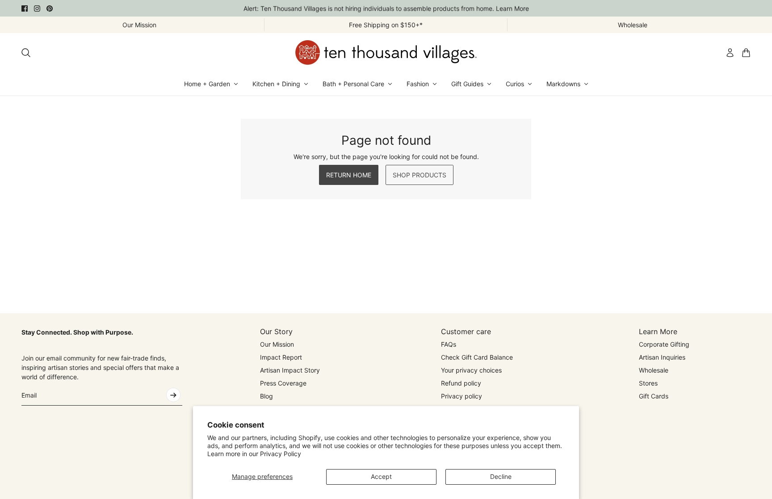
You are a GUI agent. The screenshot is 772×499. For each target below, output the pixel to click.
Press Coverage (283, 383)
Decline (501, 476)
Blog (266, 396)
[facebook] (24, 8)
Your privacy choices (471, 370)
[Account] (730, 52)
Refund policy (461, 383)
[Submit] (173, 395)
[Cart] (746, 52)
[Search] (25, 52)
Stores (648, 383)
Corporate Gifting (664, 344)
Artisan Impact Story (290, 370)
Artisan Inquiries (662, 357)
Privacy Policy (280, 453)
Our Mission (277, 344)
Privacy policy (461, 396)
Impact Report (281, 357)
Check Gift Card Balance (477, 357)
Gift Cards (653, 396)
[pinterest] (50, 8)
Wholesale (653, 370)
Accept (381, 476)
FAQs (448, 344)
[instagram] (37, 8)
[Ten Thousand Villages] (386, 52)
